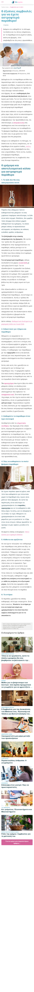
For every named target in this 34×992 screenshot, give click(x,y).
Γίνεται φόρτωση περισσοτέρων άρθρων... (17, 842)
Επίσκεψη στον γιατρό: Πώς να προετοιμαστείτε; (15, 786)
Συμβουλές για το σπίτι (16, 7)
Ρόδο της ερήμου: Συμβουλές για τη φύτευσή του (16, 835)
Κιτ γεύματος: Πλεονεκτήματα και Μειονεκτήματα (16, 810)
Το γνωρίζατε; (5, 807)
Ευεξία (3, 680)
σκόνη (28, 146)
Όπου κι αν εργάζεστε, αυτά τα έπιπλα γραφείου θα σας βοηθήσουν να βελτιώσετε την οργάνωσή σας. (15, 658)
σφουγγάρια (9, 383)
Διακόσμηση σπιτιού (7, 654)
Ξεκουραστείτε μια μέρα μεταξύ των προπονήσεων (15, 737)
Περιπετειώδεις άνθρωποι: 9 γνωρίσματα (13, 761)
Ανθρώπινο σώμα (6, 734)
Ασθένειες (4, 783)
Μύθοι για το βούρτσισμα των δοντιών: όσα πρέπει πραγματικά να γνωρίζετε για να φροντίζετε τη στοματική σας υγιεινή (17, 685)
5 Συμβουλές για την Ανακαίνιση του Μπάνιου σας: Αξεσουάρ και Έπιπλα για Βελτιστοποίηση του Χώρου (15, 711)
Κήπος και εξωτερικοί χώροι (10, 832)
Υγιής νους (4, 758)
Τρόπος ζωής (5, 7)
